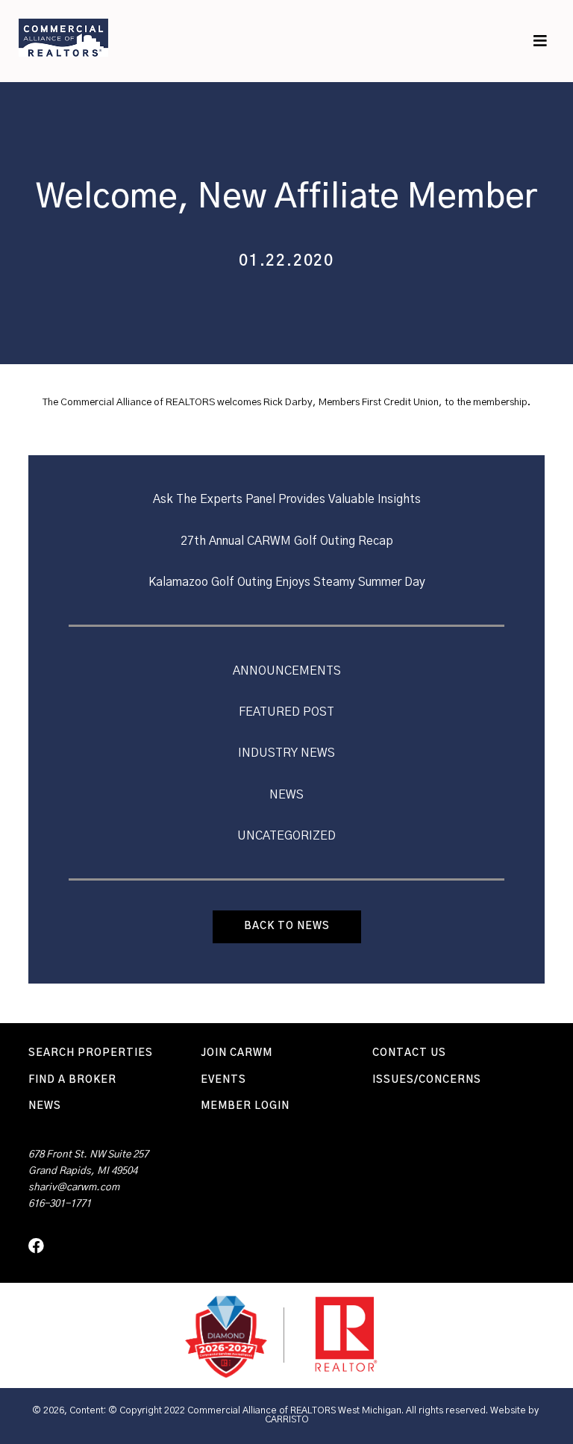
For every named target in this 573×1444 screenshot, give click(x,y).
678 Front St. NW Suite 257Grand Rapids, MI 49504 (88, 1162)
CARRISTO (287, 1420)
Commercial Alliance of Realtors (63, 37)
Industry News (286, 753)
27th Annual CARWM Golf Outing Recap (287, 541)
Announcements (287, 671)
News (286, 795)
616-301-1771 (59, 1203)
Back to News (287, 926)
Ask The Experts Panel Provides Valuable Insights (287, 499)
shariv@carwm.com (73, 1187)
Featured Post (286, 712)
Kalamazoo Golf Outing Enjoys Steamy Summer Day (286, 582)
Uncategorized (286, 836)
